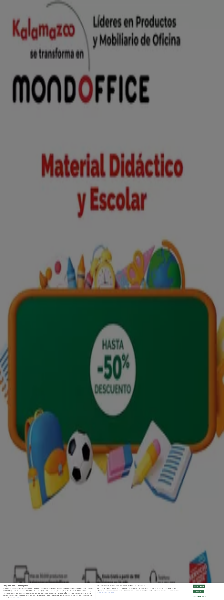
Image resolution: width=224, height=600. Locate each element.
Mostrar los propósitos (199, 596)
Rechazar (198, 591)
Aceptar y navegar (199, 586)
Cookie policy (18, 597)
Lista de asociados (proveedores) (106, 592)
